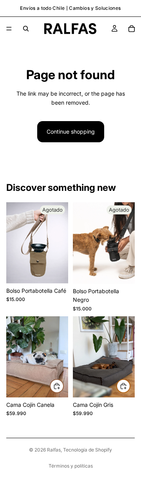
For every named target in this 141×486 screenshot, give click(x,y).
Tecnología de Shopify (87, 450)
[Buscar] (25, 28)
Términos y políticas (71, 466)
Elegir (63, 385)
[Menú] (9, 29)
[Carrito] (131, 28)
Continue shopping (71, 131)
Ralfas (54, 450)
